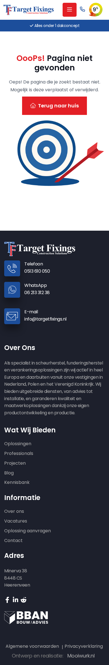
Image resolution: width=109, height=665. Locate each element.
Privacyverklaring (84, 646)
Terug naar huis (58, 105)
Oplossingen (17, 444)
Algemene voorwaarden (32, 646)
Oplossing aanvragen (27, 531)
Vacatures (15, 521)
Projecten (15, 463)
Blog (9, 473)
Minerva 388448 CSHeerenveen (17, 578)
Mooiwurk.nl (81, 655)
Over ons (14, 511)
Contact (13, 540)
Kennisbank (17, 482)
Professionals (18, 453)
